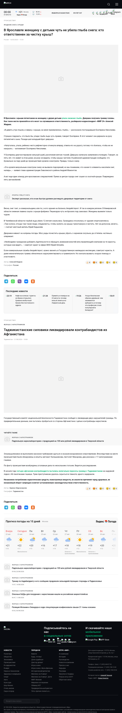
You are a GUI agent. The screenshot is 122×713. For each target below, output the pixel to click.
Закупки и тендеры (66, 674)
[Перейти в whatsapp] (12, 281)
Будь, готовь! (36, 657)
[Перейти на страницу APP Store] (104, 641)
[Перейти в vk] (26, 281)
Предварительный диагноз (41, 688)
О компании (63, 654)
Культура (7, 682)
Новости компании (66, 662)
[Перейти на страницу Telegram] (72, 641)
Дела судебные (37, 659)
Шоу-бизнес (8, 685)
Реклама (62, 671)
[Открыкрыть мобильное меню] (116, 4)
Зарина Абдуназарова (18, 488)
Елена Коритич (103, 678)
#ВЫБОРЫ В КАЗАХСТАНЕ (60, 13)
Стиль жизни (9, 688)
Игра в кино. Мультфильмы (42, 668)
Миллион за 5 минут (39, 674)
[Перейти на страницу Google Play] (92, 641)
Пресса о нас (64, 665)
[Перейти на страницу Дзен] (63, 641)
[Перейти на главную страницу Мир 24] (7, 4)
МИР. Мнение (36, 679)
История (62, 657)
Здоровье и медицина (12, 674)
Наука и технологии (11, 671)
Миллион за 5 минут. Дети (41, 677)
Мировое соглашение (39, 682)
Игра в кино (36, 665)
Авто (6, 679)
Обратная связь (65, 679)
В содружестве (9, 665)
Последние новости (17, 291)
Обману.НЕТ (36, 685)
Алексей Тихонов (106, 675)
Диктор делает (37, 662)
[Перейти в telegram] (6, 281)
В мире (6, 668)
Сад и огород (9, 691)
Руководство (64, 659)
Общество (8, 657)
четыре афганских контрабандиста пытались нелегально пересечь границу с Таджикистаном (59, 471)
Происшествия (9, 662)
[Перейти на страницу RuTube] (68, 641)
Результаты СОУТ (66, 677)
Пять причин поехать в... (41, 691)
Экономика (8, 659)
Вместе (34, 654)
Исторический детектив (40, 671)
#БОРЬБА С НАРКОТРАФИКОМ (14, 324)
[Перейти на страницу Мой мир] (59, 641)
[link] (21, 195)
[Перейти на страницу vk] (46, 641)
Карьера (62, 668)
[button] (6, 281)
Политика (8, 654)
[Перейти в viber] (19, 281)
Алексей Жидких (15, 262)
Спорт (6, 677)
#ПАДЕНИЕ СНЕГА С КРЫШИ (14, 25)
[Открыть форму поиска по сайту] (108, 4)
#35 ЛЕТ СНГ (77, 13)
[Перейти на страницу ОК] (55, 641)
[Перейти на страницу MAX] (50, 641)
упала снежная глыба (72, 118)
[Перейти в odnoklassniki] (32, 281)
